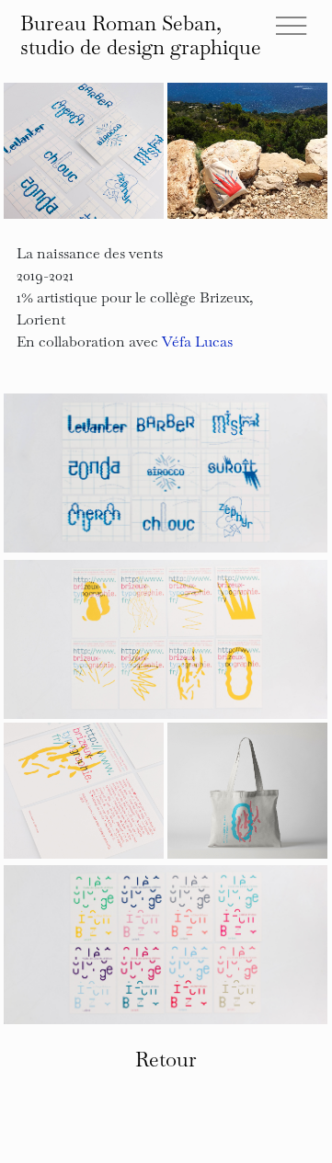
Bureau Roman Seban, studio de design (140, 34)
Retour (166, 1058)
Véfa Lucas (197, 340)
